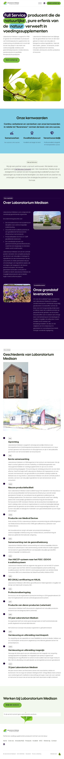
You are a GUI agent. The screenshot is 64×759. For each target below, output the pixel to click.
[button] (40, 3)
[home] (11, 3)
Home (5, 741)
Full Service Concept (22, 169)
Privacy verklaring (36, 754)
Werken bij (47, 741)
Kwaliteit (35, 741)
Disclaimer (28, 754)
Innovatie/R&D (19, 741)
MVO (40, 741)
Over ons (11, 741)
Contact (54, 741)
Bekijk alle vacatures (12, 705)
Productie (28, 741)
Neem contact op (53, 3)
